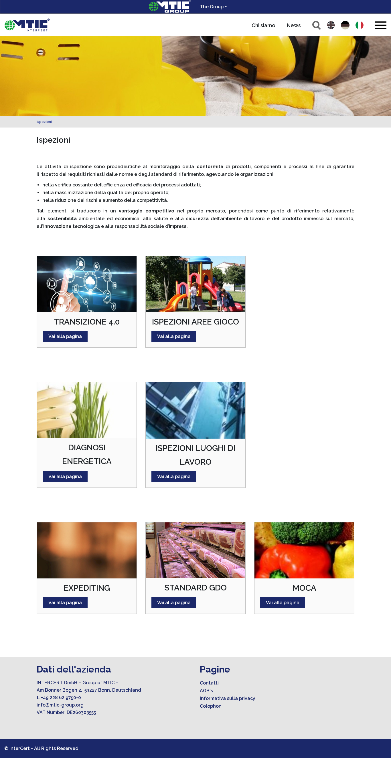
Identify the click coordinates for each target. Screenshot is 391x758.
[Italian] (359, 25)
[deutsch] (345, 25)
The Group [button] (212, 6)
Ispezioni (44, 122)
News (294, 25)
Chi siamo (263, 25)
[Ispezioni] (27, 25)
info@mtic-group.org (60, 705)
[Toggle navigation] (381, 25)
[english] (331, 25)
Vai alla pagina (65, 336)
